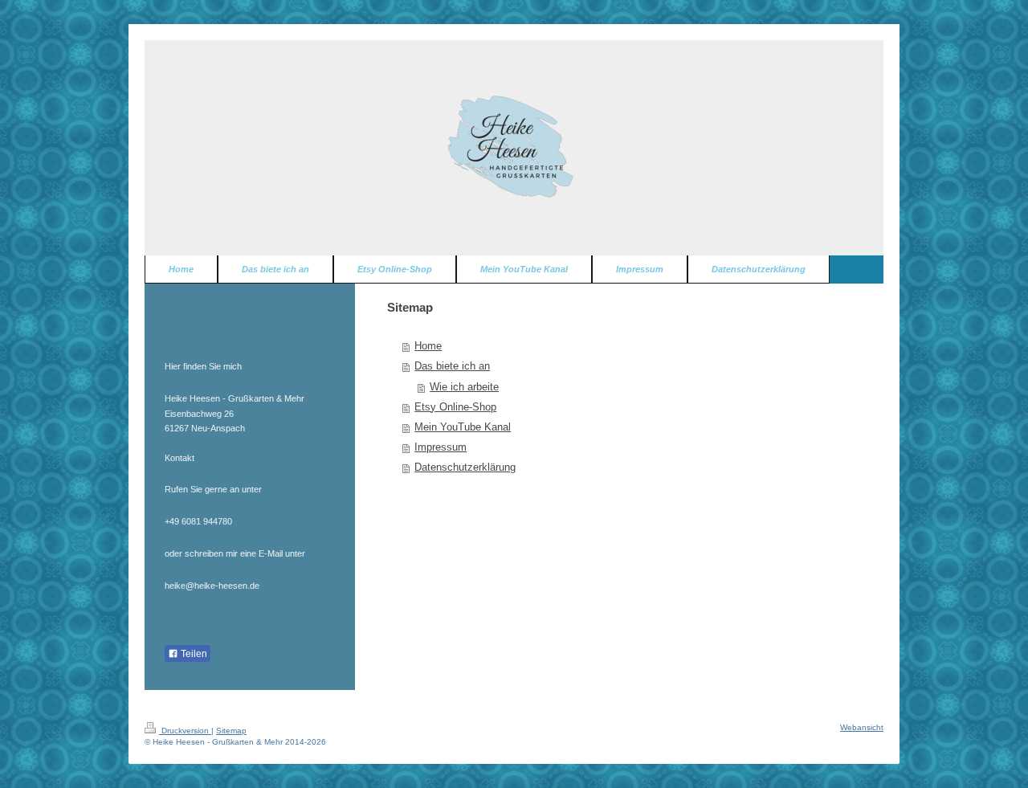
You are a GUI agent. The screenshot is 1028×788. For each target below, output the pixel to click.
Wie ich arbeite (464, 387)
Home (428, 346)
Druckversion (185, 730)
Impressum (440, 447)
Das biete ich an (452, 366)
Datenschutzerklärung (465, 467)
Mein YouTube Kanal (462, 427)
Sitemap (231, 730)
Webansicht (861, 727)
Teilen (192, 653)
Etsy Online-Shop (455, 407)
